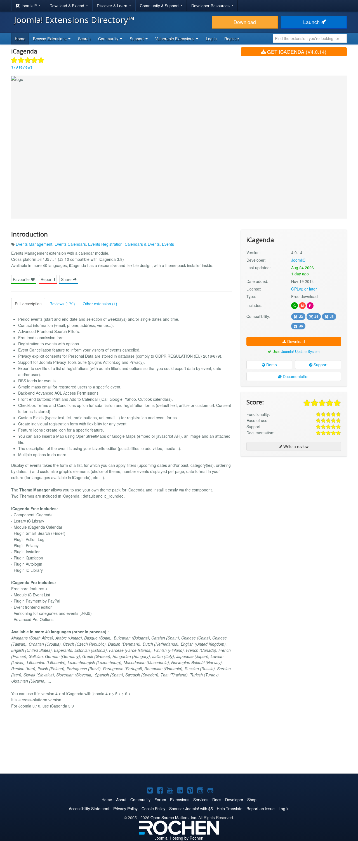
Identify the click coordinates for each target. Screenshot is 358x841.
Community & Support (160, 5)
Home (20, 38)
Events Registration (105, 244)
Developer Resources (211, 5)
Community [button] (108, 38)
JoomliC (298, 260)
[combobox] (310, 38)
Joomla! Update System (300, 351)
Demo (271, 364)
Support (320, 364)
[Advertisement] (294, 497)
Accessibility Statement (89, 808)
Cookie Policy (153, 808)
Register (231, 38)
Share (67, 279)
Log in (211, 38)
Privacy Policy (125, 808)
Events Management (34, 244)
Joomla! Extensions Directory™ (74, 19)
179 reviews (21, 67)
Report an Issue (260, 808)
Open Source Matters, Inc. (173, 817)
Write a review (295, 446)
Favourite (22, 279)
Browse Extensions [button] (50, 38)
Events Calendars (70, 244)
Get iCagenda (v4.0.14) (296, 51)
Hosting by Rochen (179, 838)
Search (84, 38)
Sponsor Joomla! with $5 (191, 808)
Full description (28, 303)
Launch (312, 21)
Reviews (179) (62, 303)
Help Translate (229, 808)
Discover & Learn (112, 5)
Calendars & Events (142, 244)
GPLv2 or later (304, 289)
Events (168, 244)
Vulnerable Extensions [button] (175, 38)
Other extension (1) (100, 303)
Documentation (296, 376)
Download (245, 21)
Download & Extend (67, 5)
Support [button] (137, 38)
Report (47, 279)
